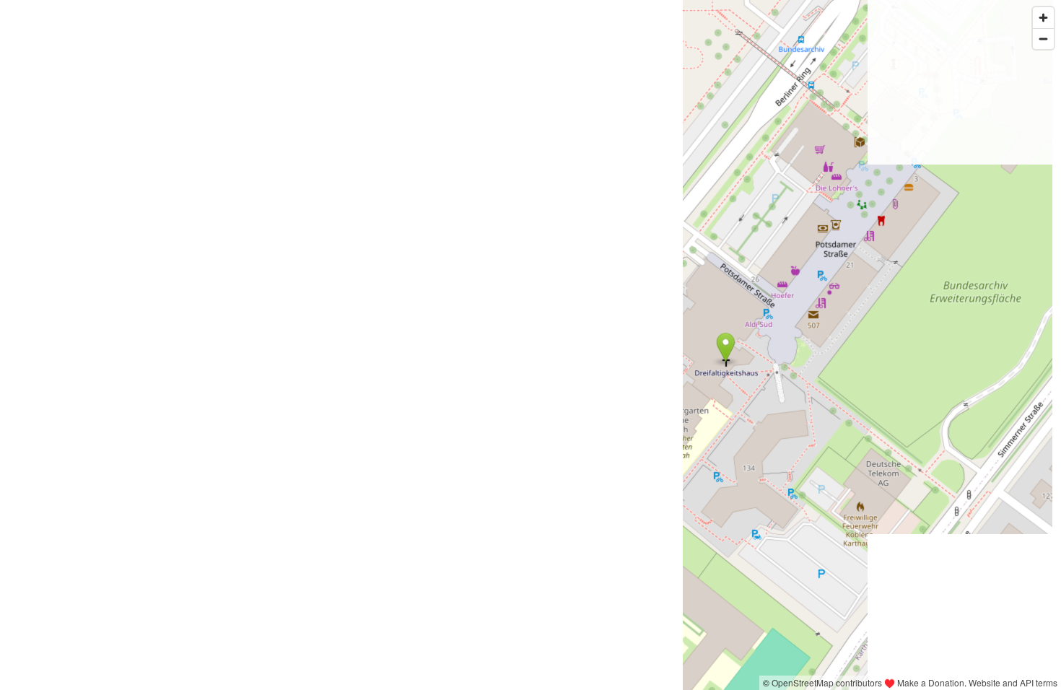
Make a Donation (930, 682)
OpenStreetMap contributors (827, 682)
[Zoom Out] (1043, 38)
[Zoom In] (1043, 17)
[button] (726, 347)
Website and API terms (1013, 682)
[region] (530, 345)
